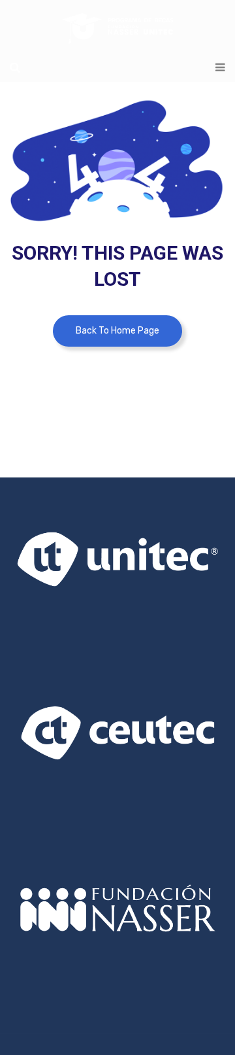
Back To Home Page (117, 330)
